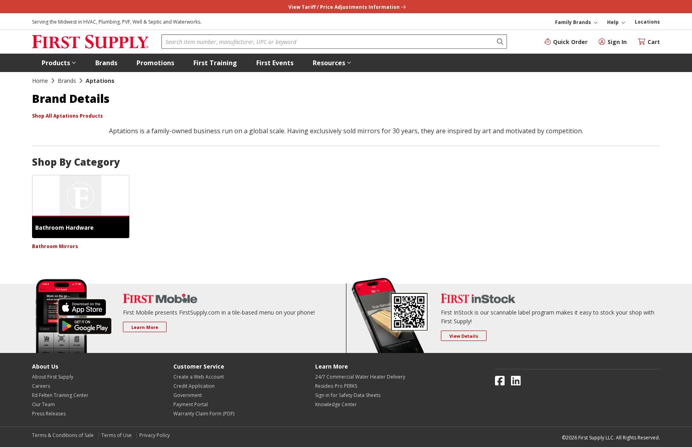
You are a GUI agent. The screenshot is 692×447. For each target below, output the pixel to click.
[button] (59, 63)
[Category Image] (80, 195)
